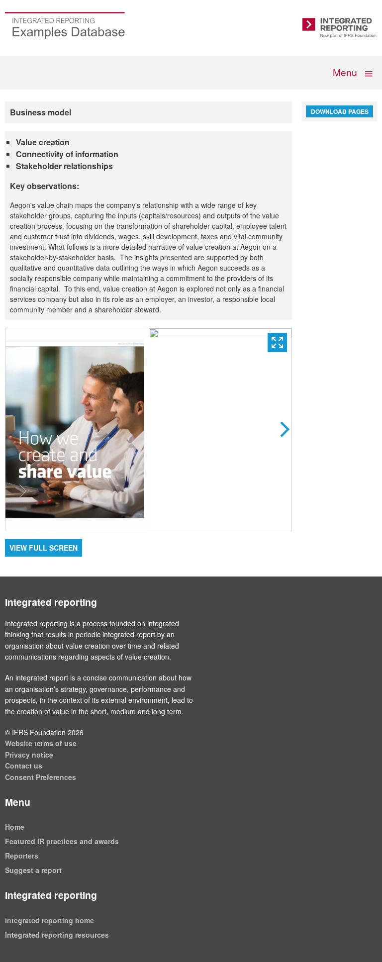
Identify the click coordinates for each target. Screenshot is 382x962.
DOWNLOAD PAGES (340, 111)
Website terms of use (41, 743)
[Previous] (77, 429)
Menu (346, 72)
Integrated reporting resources (57, 935)
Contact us (23, 765)
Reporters (21, 856)
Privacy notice (29, 755)
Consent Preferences (40, 777)
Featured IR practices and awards (62, 841)
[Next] (220, 429)
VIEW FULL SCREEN (43, 548)
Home (14, 827)
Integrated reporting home (49, 920)
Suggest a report (33, 870)
